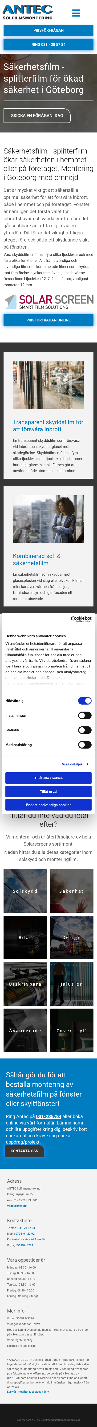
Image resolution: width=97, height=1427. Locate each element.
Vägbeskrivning (17, 1205)
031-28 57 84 (26, 1228)
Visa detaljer (72, 764)
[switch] (85, 715)
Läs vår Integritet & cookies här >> (28, 1391)
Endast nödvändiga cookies (48, 805)
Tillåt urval (48, 791)
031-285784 (48, 1116)
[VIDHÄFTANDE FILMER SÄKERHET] (48, 301)
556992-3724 (24, 1245)
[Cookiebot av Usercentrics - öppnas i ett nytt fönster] (71, 619)
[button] (76, 13)
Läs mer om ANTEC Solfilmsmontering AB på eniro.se (48, 1420)
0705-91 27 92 (25, 1233)
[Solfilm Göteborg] (28, 12)
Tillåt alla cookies (48, 778)
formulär (40, 1239)
